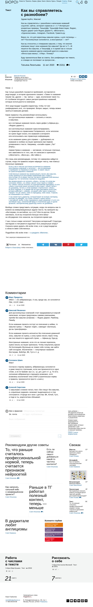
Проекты (29, 1)
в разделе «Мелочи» (39, 233)
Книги (44, 1)
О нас (70, 1)
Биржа (34, 1)
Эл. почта (13, 414)
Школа (48, 1)
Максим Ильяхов (19, 76)
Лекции (58, 1)
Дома (39, 1)
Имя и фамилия (15, 411)
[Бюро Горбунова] (12, 2)
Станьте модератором (73, 433)
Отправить (15, 436)
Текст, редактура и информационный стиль (18, 237)
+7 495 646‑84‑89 (11, 601)
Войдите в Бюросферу (77, 79)
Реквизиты (43, 601)
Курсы (53, 1)
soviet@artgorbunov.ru (13, 600)
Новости (22, 1)
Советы (64, 1)
